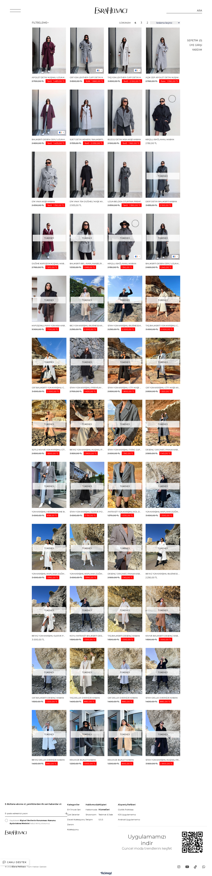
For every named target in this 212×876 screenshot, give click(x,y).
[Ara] (199, 10)
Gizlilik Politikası (125, 809)
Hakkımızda (91, 809)
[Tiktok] (195, 867)
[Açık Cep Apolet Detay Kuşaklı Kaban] (163, 51)
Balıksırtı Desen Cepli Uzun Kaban (49, 139)
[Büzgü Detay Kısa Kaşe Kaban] (125, 113)
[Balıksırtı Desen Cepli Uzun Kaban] (49, 113)
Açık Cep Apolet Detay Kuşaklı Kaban (163, 77)
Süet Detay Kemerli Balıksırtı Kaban (87, 139)
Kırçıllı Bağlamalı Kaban (160, 139)
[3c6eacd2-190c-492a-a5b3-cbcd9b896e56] (16, 833)
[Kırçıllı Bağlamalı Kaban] (163, 113)
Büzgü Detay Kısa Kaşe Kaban (124, 139)
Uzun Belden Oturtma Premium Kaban (125, 201)
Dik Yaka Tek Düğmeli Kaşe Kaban (87, 201)
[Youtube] (187, 867)
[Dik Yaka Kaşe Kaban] (49, 175)
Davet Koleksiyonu (76, 819)
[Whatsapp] (203, 867)
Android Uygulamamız (129, 819)
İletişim (89, 819)
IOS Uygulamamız (127, 814)
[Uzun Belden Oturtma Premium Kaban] (125, 175)
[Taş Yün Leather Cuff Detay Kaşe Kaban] (125, 51)
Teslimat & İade (106, 814)
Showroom (91, 814)
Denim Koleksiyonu (73, 827)
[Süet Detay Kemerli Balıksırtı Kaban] (87, 113)
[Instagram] (179, 867)
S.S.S (101, 819)
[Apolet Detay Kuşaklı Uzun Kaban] (49, 51)
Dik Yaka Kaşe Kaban (43, 201)
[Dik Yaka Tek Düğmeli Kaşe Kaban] (87, 175)
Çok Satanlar (73, 814)
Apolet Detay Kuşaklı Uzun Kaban (49, 77)
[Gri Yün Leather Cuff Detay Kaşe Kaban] (87, 51)
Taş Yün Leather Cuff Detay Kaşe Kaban (125, 77)
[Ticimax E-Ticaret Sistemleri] (106, 873)
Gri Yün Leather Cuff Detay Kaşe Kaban (87, 77)
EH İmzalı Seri (74, 809)
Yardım (197, 49)
